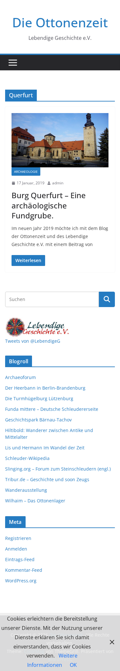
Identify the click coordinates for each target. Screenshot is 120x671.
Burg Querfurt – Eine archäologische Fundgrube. (49, 205)
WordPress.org (20, 581)
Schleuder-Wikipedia (27, 458)
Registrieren (18, 538)
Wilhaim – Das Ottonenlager (35, 501)
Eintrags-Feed (20, 559)
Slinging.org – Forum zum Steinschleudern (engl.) (58, 469)
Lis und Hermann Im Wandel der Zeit (44, 448)
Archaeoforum (20, 377)
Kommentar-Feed (23, 570)
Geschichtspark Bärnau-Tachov (38, 420)
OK (73, 664)
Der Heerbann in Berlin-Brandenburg (45, 388)
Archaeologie (26, 171)
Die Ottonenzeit (60, 22)
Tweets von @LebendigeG (32, 341)
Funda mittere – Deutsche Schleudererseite (51, 409)
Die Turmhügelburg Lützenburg (39, 398)
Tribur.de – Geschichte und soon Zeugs (47, 479)
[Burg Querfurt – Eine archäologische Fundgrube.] (60, 140)
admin (57, 183)
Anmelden (16, 549)
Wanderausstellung (26, 490)
